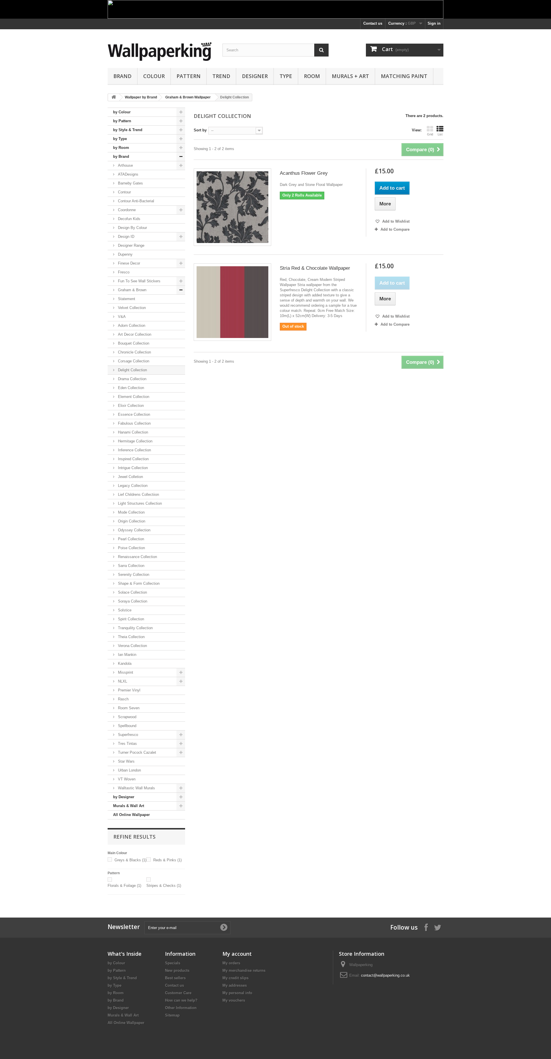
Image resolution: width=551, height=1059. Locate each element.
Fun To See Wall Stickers (138, 281)
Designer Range (130, 245)
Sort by (200, 130)
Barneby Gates (130, 183)
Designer (255, 76)
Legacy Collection (132, 485)
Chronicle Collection (134, 352)
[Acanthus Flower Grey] (232, 207)
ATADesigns (127, 174)
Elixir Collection (130, 405)
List (440, 134)
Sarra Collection (130, 565)
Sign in (434, 23)
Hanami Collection (132, 432)
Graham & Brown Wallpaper (188, 97)
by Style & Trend (127, 130)
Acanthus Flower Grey (304, 173)
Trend (221, 76)
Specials (172, 963)
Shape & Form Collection (138, 583)
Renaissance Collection (137, 557)
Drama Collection (131, 379)
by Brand (121, 156)
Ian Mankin (126, 654)
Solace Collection (132, 592)
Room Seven (128, 708)
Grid (430, 134)
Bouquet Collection (133, 343)
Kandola (124, 663)
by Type (120, 139)
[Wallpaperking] (161, 51)
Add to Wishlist (395, 221)
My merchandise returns (243, 970)
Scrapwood (126, 717)
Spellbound (126, 726)
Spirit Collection (130, 619)
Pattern (188, 76)
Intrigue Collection (132, 468)
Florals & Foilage (124, 885)
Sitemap (172, 1015)
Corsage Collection (133, 361)
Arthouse (125, 165)
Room (312, 76)
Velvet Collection (131, 308)
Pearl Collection (130, 539)
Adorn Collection (131, 325)
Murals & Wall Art (128, 806)
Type (286, 76)
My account (237, 953)
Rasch (123, 699)
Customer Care (178, 993)
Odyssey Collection (133, 530)
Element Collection (133, 397)
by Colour (122, 112)
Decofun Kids (128, 219)
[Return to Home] (113, 97)
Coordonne (126, 210)
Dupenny (125, 254)
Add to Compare (395, 229)
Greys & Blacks (130, 860)
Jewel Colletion (130, 477)
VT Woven (126, 779)
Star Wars (126, 761)
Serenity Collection (133, 574)
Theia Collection (131, 637)
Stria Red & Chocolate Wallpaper (315, 268)
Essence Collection (133, 414)
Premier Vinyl (128, 690)
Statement (126, 299)
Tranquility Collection (135, 628)
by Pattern (122, 121)
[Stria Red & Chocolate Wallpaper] (232, 302)
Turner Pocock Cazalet (136, 752)
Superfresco (127, 734)
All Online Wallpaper (131, 815)
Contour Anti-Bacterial (135, 201)
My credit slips (235, 978)
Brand (122, 76)
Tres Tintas (127, 743)
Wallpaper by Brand (141, 97)
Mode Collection (131, 512)
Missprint (125, 672)
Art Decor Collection (134, 334)
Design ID (125, 236)
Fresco (123, 272)
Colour (154, 76)
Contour (124, 192)
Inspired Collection (133, 459)
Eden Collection (130, 388)
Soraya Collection (132, 601)
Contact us (372, 23)
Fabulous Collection (134, 423)
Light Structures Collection (139, 503)
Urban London (129, 770)
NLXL (122, 681)
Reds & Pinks (167, 860)
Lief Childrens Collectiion (138, 494)
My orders (231, 963)
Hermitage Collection (134, 441)
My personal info (237, 993)
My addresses (234, 985)
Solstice (124, 610)
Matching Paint (404, 76)
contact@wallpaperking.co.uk (385, 975)
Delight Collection (132, 370)
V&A (121, 316)
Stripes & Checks (163, 885)
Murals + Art (350, 76)
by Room (121, 147)
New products (177, 970)
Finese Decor (128, 263)
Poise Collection (131, 548)
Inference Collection (134, 450)
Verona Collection (132, 646)
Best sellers (175, 978)
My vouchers (233, 1000)
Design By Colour (132, 228)
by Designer (123, 797)
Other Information (181, 1008)
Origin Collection (131, 521)
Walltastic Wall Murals (136, 788)
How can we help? (181, 1000)
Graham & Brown (131, 290)
